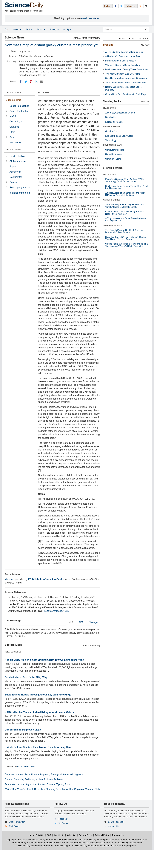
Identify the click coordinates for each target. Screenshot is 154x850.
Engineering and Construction (119, 135)
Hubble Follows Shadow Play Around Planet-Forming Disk (38, 747)
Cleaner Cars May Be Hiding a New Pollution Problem (34, 779)
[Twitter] (26, 81)
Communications (113, 158)
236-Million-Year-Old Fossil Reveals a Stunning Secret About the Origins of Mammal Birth (52, 789)
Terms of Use (118, 835)
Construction (111, 131)
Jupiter (13, 166)
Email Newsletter (17, 821)
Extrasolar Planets (114, 121)
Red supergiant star (19, 187)
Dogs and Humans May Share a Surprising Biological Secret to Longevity (44, 774)
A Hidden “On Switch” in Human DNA (122, 56)
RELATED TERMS (13, 149)
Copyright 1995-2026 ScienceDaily (23, 839)
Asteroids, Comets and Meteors (120, 112)
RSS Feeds (14, 826)
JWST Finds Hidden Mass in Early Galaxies (125, 82)
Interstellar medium (19, 192)
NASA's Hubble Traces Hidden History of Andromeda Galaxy (39, 712)
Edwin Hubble (17, 156)
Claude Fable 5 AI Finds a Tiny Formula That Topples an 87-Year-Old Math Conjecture (126, 244)
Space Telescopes (19, 105)
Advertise (71, 835)
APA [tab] (81, 622)
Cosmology (15, 121)
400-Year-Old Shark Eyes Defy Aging (122, 73)
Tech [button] (28, 29)
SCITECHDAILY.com (26, 766)
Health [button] (16, 29)
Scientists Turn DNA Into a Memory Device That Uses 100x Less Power (125, 238)
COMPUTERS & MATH (112, 145)
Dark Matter (111, 117)
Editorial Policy (102, 835)
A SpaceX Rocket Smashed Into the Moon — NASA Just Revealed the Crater (126, 193)
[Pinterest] (31, 81)
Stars (12, 132)
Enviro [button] (40, 29)
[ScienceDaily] (24, 5)
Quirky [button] (66, 29)
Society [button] (53, 29)
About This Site (36, 835)
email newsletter (90, 18)
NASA (12, 116)
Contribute (59, 835)
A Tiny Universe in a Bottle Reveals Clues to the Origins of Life (126, 219)
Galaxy (13, 182)
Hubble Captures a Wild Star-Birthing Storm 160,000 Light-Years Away (44, 659)
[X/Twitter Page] (121, 6)
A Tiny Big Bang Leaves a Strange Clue (124, 51)
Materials (9, 579)
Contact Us (113, 826)
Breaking (108, 44)
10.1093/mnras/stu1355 (56, 611)
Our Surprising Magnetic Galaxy (23, 729)
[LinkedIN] (36, 81)
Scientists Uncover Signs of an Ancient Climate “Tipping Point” (38, 784)
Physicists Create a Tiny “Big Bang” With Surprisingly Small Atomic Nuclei (124, 180)
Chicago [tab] (93, 622)
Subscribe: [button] (131, 6)
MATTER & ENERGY (111, 126)
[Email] (41, 81)
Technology (110, 140)
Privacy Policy (85, 835)
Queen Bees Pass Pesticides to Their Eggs (125, 94)
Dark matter (15, 177)
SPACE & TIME (109, 108)
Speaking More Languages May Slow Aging (126, 78)
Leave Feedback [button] (116, 821)
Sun (11, 137)
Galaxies (14, 126)
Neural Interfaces (113, 154)
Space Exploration (19, 111)
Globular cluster (17, 161)
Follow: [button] (107, 6)
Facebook (63, 818)
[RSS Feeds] (140, 6)
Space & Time (13, 99)
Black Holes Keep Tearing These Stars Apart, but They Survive (126, 187)
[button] (122, 38)
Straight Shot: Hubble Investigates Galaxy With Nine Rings (38, 694)
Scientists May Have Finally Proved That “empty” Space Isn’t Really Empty (124, 205)
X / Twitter (63, 823)
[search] (146, 29)
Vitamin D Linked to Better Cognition (122, 64)
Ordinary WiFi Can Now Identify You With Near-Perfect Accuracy (124, 212)
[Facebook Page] (115, 6)
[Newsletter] (146, 6)
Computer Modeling (114, 149)
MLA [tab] (71, 622)
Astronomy (15, 142)
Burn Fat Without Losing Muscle (120, 60)
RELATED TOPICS (13, 92)
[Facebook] (21, 81)
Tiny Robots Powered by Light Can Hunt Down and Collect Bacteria (124, 231)
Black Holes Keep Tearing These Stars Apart (126, 69)
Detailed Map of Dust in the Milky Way (26, 677)
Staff (49, 835)
